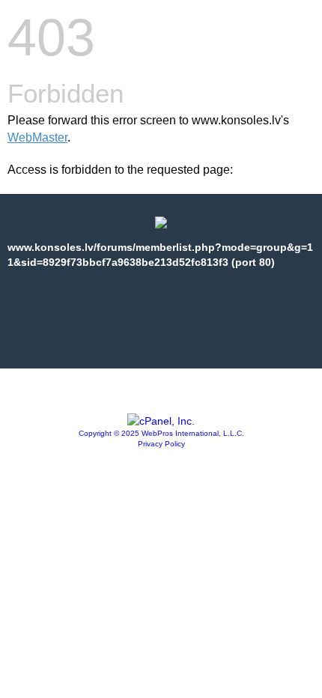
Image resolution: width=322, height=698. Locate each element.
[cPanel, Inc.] (161, 421)
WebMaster (37, 137)
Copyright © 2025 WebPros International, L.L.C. (161, 433)
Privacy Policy (161, 444)
